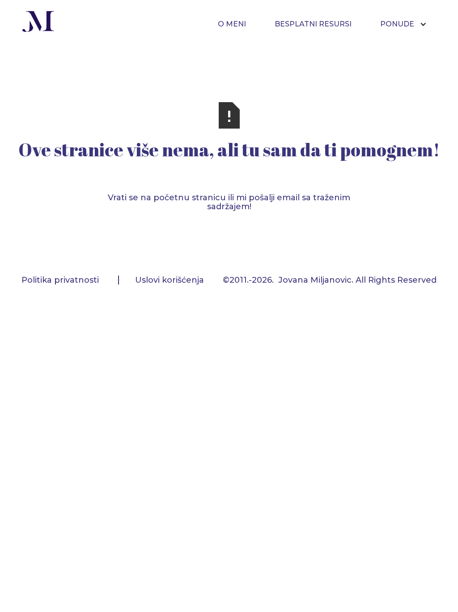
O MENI (232, 24)
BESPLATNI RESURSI (313, 24)
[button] (408, 24)
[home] (38, 22)
